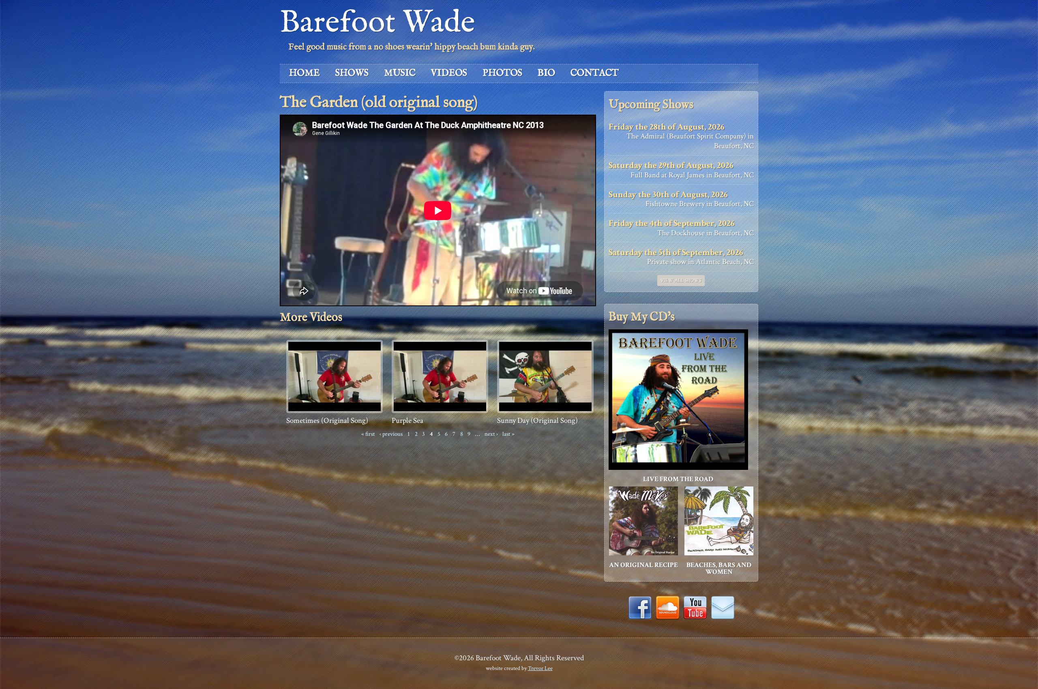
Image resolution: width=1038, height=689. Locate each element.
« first (368, 434)
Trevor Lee (540, 668)
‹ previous (391, 434)
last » (508, 434)
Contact (594, 73)
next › (491, 434)
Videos (449, 73)
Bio (546, 73)
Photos (502, 73)
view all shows (681, 280)
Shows (352, 73)
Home (304, 73)
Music (400, 73)
